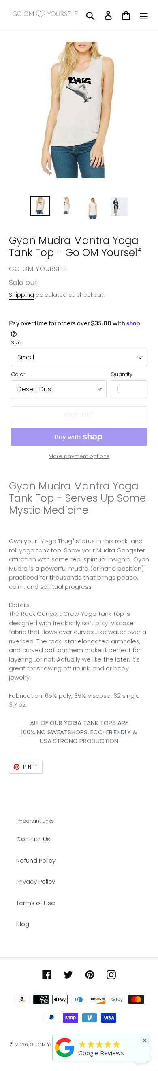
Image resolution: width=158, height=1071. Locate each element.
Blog (22, 924)
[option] (40, 206)
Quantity (121, 374)
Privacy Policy (35, 881)
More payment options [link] (79, 456)
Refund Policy (36, 860)
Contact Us (33, 839)
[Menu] (144, 15)
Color (18, 374)
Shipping (21, 295)
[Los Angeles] (65, 1057)
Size (16, 342)
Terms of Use (35, 903)
